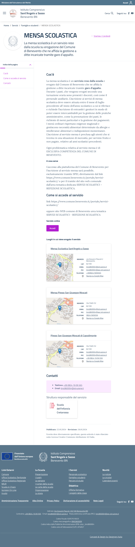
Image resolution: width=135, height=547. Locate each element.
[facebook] (129, 13)
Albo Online (37, 500)
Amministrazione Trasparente (15, 500)
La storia (39, 493)
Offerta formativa (76, 489)
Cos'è (5, 73)
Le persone (40, 480)
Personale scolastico (78, 474)
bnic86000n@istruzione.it (96, 266)
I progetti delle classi (78, 493)
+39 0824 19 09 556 (94, 358)
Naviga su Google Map (94, 275)
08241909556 (92, 315)
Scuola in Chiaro (9, 487)
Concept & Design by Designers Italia (106, 536)
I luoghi (38, 477)
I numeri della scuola (44, 483)
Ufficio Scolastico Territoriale (14, 477)
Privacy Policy (53, 500)
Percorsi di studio (76, 480)
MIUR (4, 483)
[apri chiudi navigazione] (4, 13)
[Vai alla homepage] (13, 13)
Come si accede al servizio (14, 78)
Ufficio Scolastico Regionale (14, 480)
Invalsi (4, 493)
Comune (5, 474)
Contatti (7, 83)
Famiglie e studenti (77, 477)
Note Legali (98, 500)
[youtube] (132, 13)
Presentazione (41, 474)
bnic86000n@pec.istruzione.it (98, 269)
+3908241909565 (93, 272)
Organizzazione (42, 490)
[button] (17, 64)
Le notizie (106, 474)
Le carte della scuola (44, 487)
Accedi (53, 228)
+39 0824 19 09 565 (73, 385)
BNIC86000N (77, 521)
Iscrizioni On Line (9, 490)
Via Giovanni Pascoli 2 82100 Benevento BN (71, 511)
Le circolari (107, 477)
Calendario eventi (110, 480)
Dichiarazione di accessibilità (76, 500)
